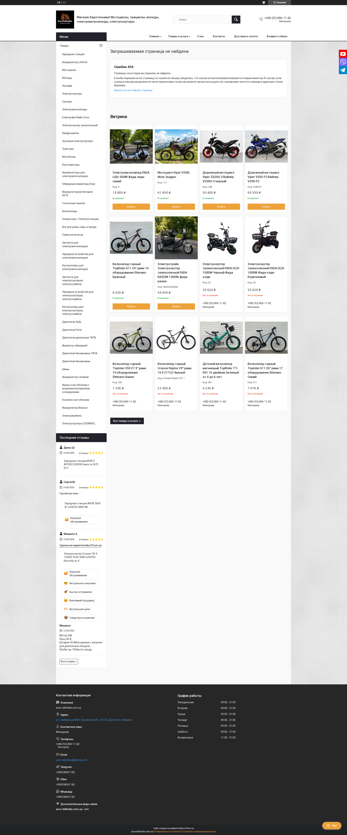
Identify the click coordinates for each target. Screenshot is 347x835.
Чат (334, 825)
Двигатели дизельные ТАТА (79, 337)
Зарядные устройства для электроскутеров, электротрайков (77, 295)
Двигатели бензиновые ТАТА (79, 353)
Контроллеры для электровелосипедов (75, 267)
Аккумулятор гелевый (75, 377)
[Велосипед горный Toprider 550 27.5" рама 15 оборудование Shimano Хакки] (131, 337)
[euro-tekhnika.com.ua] (65, 19)
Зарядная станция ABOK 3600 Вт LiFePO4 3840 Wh (82, 505)
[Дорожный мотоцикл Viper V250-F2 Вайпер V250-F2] (266, 146)
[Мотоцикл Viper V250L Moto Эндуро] (176, 146)
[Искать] (236, 20)
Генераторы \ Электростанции (80, 219)
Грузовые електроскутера (77, 141)
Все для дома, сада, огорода (79, 226)
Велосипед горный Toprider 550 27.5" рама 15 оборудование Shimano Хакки (129, 370)
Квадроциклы (70, 133)
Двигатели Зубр (71, 321)
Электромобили (71, 415)
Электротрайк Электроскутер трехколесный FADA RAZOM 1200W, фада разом (172, 272)
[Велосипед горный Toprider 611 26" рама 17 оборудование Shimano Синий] (266, 337)
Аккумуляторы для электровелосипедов (75, 174)
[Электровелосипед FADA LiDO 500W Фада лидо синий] (131, 146)
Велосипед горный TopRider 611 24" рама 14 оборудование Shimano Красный (131, 270)
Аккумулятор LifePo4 (74, 62)
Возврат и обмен (277, 36)
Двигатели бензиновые (76, 361)
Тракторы (68, 148)
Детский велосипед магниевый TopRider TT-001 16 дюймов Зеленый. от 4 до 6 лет (221, 370)
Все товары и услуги (125, 420)
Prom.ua (189, 828)
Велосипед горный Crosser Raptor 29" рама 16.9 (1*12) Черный (174, 368)
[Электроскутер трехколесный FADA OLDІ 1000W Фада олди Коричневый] (266, 237)
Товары (64, 45)
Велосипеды (69, 211)
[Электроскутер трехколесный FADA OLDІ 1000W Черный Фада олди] (221, 237)
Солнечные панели (73, 203)
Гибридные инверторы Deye (78, 183)
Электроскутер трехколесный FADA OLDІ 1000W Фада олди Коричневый (266, 270)
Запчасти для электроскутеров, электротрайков (72, 281)
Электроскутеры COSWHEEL (78, 423)
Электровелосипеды (74, 109)
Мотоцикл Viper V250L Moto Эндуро (174, 175)
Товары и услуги (178, 36)
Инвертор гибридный (74, 345)
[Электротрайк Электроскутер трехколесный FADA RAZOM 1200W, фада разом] (176, 237)
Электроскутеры (72, 93)
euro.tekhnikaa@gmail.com (71, 760)
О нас (200, 36)
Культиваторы (71, 164)
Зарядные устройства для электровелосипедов (77, 256)
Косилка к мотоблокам (75, 399)
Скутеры (67, 101)
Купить (131, 206)
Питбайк (67, 85)
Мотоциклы (69, 70)
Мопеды (67, 77)
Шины (65, 369)
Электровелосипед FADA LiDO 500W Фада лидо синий (131, 177)
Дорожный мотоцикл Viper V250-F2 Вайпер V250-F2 (263, 177)
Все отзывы (68, 661)
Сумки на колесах (72, 234)
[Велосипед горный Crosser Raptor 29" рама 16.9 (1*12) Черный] (176, 337)
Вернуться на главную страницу (133, 90)
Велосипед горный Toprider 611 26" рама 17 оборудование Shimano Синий (265, 370)
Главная (154, 36)
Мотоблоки (69, 156)
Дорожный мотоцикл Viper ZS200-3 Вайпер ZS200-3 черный (218, 177)
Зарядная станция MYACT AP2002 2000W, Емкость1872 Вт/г (81, 464)
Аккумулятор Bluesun (75, 407)
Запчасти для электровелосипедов (75, 244)
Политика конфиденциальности (199, 831)
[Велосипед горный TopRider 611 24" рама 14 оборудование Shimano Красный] (131, 237)
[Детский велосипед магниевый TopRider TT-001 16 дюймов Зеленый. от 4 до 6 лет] (221, 337)
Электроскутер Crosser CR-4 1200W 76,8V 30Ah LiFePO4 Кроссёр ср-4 (80, 557)
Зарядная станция (73, 54)
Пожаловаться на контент (168, 831)
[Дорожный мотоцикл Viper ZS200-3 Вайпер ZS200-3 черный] (221, 146)
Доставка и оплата (246, 36)
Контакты (219, 36)
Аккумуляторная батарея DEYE (77, 193)
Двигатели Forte (72, 329)
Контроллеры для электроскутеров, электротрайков (72, 310)
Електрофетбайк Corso (75, 117)
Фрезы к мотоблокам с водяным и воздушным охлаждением (76, 388)
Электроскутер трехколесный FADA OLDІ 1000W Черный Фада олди (221, 270)
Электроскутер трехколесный (80, 125)
